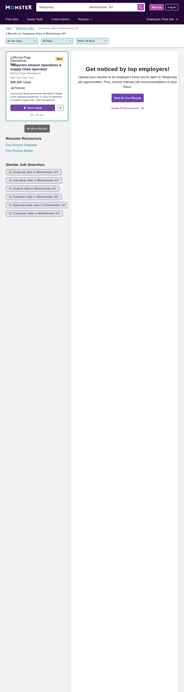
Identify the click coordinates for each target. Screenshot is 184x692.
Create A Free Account (125, 108)
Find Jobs (12, 19)
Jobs (8, 28)
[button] (140, 7)
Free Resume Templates (21, 145)
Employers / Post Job (160, 19)
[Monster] (19, 7)
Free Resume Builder (19, 150)
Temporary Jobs (24, 28)
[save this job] (60, 108)
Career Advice (60, 19)
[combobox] (61, 7)
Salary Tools (35, 19)
